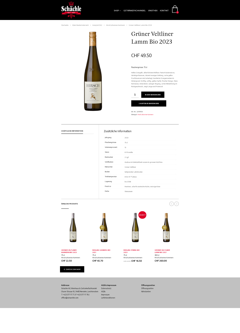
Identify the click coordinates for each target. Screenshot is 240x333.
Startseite (64, 25)
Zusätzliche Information (72, 131)
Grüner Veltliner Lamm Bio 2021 (162, 251)
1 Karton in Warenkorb (149, 103)
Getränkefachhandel (135, 10)
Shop (116, 10)
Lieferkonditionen (108, 298)
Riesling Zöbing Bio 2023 (132, 251)
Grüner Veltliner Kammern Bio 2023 (69, 251)
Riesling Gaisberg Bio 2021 (101, 251)
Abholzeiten (146, 291)
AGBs (103, 291)
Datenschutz (106, 288)
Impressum (105, 295)
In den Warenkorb (153, 95)
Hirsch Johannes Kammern (145, 114)
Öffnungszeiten (147, 288)
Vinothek (153, 10)
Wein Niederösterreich (80, 25)
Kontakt (164, 10)
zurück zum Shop (72, 269)
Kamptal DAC (97, 25)
